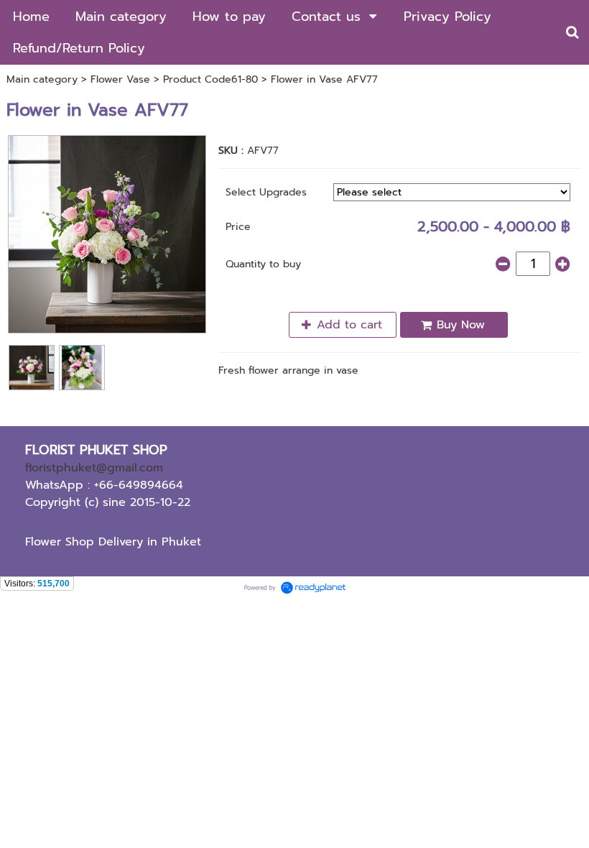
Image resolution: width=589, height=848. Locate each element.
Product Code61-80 (210, 79)
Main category (42, 79)
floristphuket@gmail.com (94, 467)
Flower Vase (120, 79)
